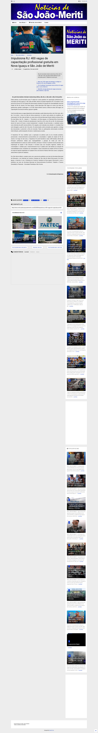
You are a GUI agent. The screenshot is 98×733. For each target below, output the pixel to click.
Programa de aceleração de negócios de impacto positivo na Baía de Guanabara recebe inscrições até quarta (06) (49, 238)
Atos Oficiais (22, 22)
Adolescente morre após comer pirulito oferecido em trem (76, 461)
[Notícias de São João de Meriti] (49, 19)
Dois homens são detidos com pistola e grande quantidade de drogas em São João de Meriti (76, 317)
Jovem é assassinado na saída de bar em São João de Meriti (76, 226)
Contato (46, 22)
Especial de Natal (73, 644)
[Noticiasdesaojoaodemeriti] (16, 1)
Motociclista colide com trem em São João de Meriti (76, 660)
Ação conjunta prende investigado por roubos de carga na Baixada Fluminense (76, 103)
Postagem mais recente (19, 247)
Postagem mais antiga (55, 247)
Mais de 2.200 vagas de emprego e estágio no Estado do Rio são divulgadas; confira (49, 82)
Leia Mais (75, 190)
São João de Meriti (20, 55)
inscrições (29, 55)
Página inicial (37, 247)
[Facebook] (11, 1)
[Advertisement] (23, 82)
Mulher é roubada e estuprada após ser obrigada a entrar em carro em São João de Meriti (75, 572)
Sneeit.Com (51, 730)
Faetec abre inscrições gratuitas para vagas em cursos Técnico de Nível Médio (49, 224)
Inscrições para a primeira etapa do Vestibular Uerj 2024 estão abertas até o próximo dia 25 (24, 224)
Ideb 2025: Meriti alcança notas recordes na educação (75, 364)
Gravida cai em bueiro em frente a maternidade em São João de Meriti (76, 483)
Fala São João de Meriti (36, 22)
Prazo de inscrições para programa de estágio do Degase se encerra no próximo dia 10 (24, 239)
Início (15, 22)
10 (69, 380)
